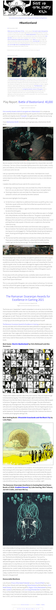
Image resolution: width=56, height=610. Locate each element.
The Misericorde (38, 86)
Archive (16, 18)
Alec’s (34, 39)
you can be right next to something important (19, 44)
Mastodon (38, 604)
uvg (38, 305)
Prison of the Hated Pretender (20, 583)
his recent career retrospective (40, 31)
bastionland (32, 107)
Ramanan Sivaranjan (25, 604)
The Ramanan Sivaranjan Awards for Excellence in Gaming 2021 (28, 297)
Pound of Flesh (39, 583)
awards (25, 305)
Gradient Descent (21, 487)
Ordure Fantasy (31, 585)
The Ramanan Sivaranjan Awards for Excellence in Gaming (20, 324)
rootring (19, 608)
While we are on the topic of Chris (16, 31)
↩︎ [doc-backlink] (39, 50)
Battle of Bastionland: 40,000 (35, 102)
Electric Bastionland (12, 39)
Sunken (8, 590)
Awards (24, 18)
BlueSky (43, 604)
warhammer (27, 107)
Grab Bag (41, 18)
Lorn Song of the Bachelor (32, 590)
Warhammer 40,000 (13, 122)
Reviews (45, 18)
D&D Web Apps (35, 18)
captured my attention (23, 39)
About (13, 18)
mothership (29, 305)
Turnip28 (23, 116)
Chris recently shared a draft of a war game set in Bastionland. (21, 111)
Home (10, 18)
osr (21, 305)
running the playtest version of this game (32, 89)
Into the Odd (36, 41)
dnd (23, 305)
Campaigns (29, 18)
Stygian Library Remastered (37, 587)
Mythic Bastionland (31, 34)
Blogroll (20, 18)
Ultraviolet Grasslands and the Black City (34, 417)
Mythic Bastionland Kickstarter (17, 79)
